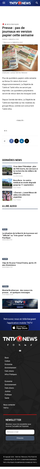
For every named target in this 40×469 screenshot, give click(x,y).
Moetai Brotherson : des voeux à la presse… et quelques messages (17, 291)
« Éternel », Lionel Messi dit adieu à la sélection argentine (25, 194)
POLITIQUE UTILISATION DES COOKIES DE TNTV (21, 462)
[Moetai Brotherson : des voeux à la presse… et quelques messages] (20, 279)
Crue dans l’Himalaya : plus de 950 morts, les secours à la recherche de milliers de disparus (25, 169)
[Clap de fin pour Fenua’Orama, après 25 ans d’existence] (20, 252)
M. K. (5, 131)
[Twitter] (19, 345)
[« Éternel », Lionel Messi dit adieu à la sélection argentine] (7, 196)
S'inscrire (20, 438)
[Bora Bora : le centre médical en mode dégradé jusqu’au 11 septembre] (7, 184)
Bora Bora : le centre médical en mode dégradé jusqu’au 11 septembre (24, 182)
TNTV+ (6, 408)
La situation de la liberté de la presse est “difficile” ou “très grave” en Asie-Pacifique (20, 235)
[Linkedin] (21, 141)
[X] (16, 141)
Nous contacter (9, 405)
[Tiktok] (31, 345)
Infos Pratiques (12, 24)
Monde (5, 229)
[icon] (3, 24)
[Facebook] (11, 141)
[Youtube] (20, 350)
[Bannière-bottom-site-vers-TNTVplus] (20, 308)
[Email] (27, 141)
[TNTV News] (20, 338)
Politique (5, 286)
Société (5, 259)
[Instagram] (13, 345)
